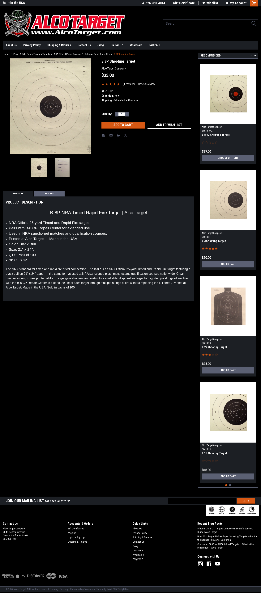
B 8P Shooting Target (124, 54)
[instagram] (200, 563)
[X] (125, 135)
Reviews (49, 193)
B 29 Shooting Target (214, 347)
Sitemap (64, 589)
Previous (7, 106)
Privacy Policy (32, 45)
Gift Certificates (76, 528)
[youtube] (217, 563)
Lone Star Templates (118, 589)
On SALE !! (116, 45)
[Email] (111, 135)
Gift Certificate (184, 3)
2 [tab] (230, 485)
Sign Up (80, 537)
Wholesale (136, 45)
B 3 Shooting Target (214, 240)
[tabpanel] (228, 112)
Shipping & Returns (59, 45)
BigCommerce (88, 589)
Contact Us (84, 45)
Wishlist (212, 3)
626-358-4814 (155, 3)
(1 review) (129, 84)
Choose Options (228, 157)
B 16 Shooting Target (214, 453)
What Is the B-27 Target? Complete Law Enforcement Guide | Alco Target (225, 530)
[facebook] (209, 563)
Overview (18, 193)
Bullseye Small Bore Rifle (97, 54)
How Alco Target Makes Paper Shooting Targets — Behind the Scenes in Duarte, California (227, 538)
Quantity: (106, 114)
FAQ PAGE (155, 45)
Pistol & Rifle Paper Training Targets (31, 54)
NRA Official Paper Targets (67, 54)
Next (95, 106)
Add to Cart (228, 264)
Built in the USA (14, 3)
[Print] (118, 135)
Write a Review (146, 84)
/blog (100, 45)
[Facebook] (103, 135)
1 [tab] (226, 485)
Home (6, 54)
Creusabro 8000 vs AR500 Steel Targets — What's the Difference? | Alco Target (225, 546)
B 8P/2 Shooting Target (216, 134)
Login (70, 537)
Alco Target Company (212, 127)
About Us (11, 45)
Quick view (228, 121)
